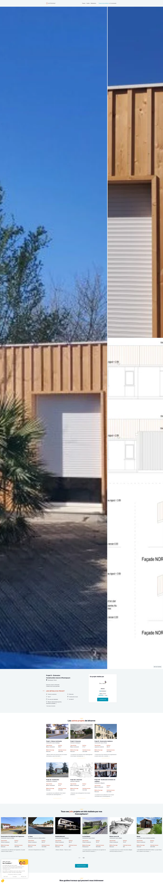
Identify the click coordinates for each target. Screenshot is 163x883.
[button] (2, 880)
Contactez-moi (102, 699)
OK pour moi (23, 876)
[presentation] (80, 858)
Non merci (6, 876)
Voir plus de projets (81, 865)
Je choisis (15, 876)
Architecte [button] (103, 691)
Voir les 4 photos (157, 666)
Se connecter (113, 3)
